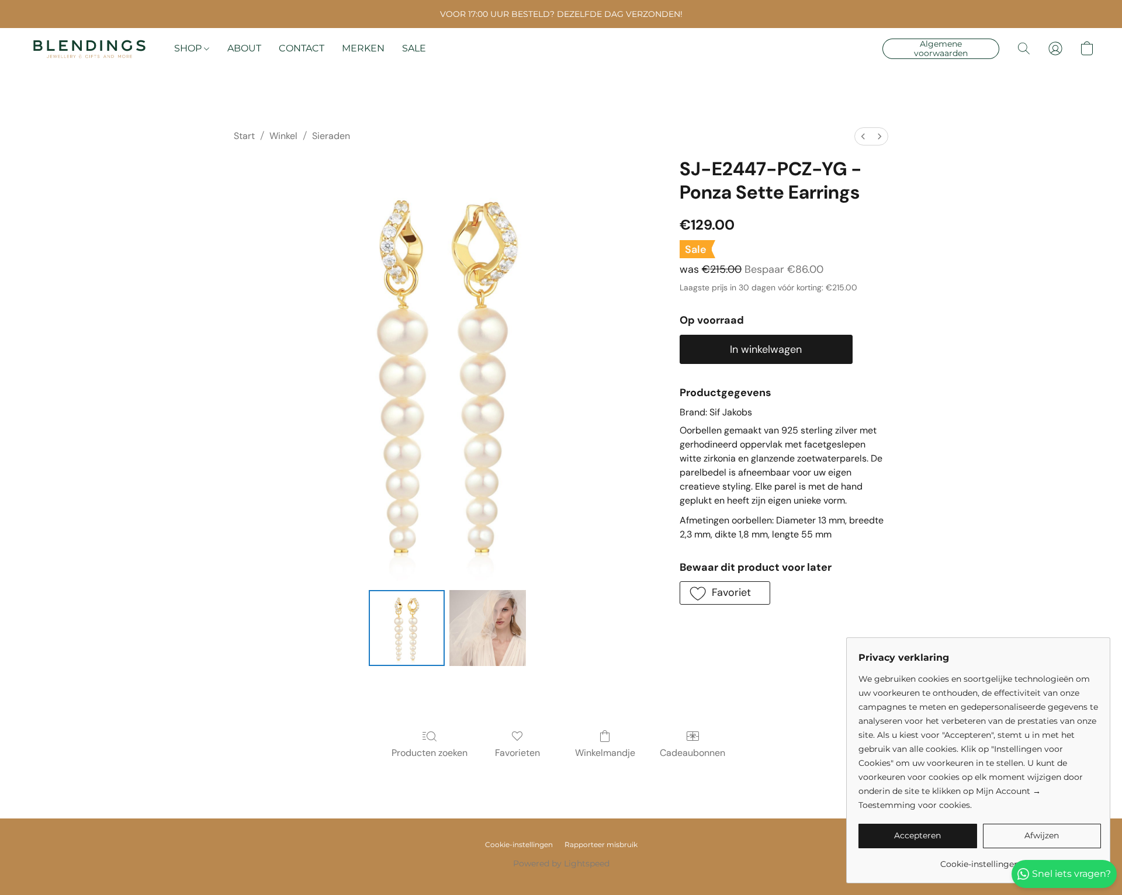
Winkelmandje (605, 753)
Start (244, 136)
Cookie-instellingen (519, 844)
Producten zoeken (430, 753)
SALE (414, 48)
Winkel (283, 136)
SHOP (189, 48)
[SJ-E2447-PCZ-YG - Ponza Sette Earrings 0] (407, 628)
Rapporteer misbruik (601, 844)
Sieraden (331, 136)
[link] (979, 859)
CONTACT (301, 48)
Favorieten (517, 753)
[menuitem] (863, 136)
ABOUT (244, 48)
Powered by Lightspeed (561, 863)
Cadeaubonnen (692, 753)
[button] (89, 48)
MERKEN (363, 48)
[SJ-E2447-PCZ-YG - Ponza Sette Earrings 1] (487, 628)
